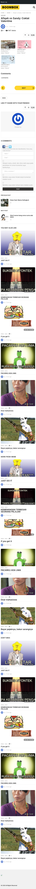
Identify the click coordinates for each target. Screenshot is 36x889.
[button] (34, 7)
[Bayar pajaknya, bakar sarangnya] (18, 431)
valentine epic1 (21, 49)
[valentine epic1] (24, 44)
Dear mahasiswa (7, 411)
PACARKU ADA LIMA (8, 373)
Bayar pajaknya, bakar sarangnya (13, 448)
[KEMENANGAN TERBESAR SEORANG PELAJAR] (18, 280)
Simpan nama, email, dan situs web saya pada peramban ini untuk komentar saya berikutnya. (18, 165)
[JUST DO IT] (18, 243)
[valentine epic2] (8, 59)
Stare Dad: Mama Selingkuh (19, 200)
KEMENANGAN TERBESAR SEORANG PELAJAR (15, 298)
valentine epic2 (5, 64)
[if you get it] (18, 319)
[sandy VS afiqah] (8, 44)
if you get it (5, 336)
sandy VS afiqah (5, 49)
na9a (4, 98)
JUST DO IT (5, 260)
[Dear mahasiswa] (18, 393)
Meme (3, 15)
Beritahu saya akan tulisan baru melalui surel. (18, 185)
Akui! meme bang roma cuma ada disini (21, 216)
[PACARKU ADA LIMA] (18, 356)
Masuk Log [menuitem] (4, 2)
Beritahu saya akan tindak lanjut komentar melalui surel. (17, 178)
